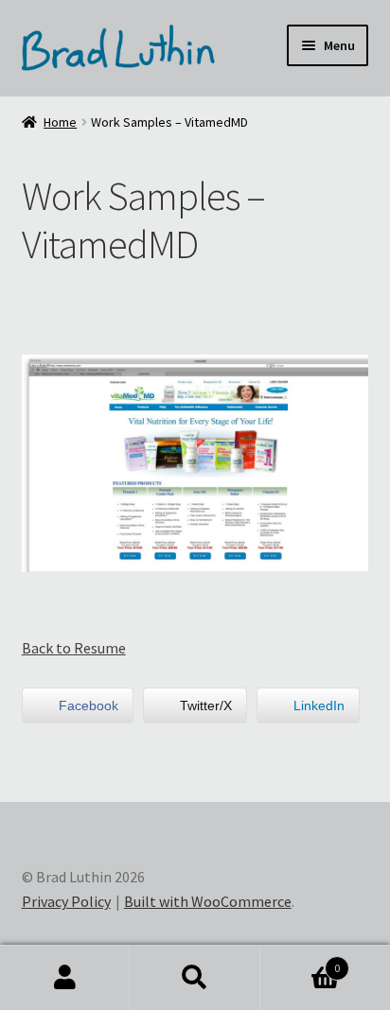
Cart (300, 961)
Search (194, 978)
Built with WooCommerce (208, 901)
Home (60, 122)
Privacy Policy (66, 901)
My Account (65, 978)
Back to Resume (74, 647)
